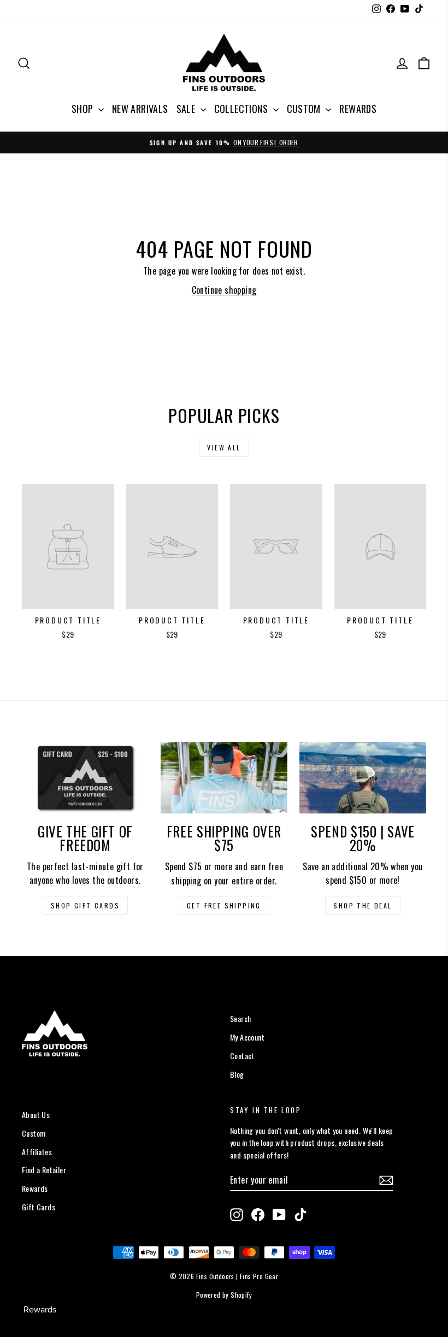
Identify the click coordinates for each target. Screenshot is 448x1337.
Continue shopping (224, 289)
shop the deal (362, 905)
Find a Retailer (44, 1169)
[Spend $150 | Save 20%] (362, 777)
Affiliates (37, 1151)
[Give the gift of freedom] (85, 777)
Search (240, 1018)
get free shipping (224, 905)
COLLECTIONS (242, 109)
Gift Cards (38, 1207)
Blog (237, 1074)
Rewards (35, 1188)
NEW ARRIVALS (140, 109)
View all (223, 447)
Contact (242, 1055)
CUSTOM (305, 109)
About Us (36, 1114)
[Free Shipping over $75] (224, 777)
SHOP (84, 109)
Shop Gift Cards (85, 905)
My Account (247, 1037)
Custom (33, 1133)
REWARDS (357, 109)
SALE (187, 109)
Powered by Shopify (224, 1294)
